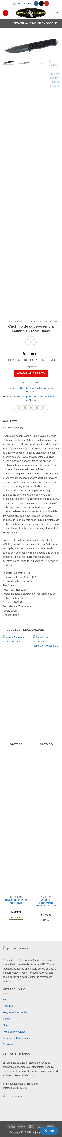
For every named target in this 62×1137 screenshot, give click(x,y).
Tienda (19, 321)
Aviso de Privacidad (14, 1031)
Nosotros (8, 1005)
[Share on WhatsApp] (16, 407)
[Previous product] (34, 342)
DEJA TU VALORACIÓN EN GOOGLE (35, 23)
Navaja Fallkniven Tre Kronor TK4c (16, 901)
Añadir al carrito (31, 373)
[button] (57, 13)
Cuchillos (51, 321)
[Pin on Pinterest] (40, 407)
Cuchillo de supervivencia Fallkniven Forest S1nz (46, 903)
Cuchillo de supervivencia (25, 396)
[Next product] (27, 342)
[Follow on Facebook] (36, 3)
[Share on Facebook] (22, 407)
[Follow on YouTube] (46, 3)
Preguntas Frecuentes (15, 1012)
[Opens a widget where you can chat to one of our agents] (49, 1131)
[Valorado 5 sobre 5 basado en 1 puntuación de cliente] (31, 348)
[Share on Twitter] (28, 407)
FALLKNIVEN (31, 391)
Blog (5, 1025)
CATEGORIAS (34, 321)
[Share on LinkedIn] (45, 407)
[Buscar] (5, 13)
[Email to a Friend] (34, 407)
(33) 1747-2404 (23, 3)
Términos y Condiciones (16, 1038)
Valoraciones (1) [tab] (13, 427)
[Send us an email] (41, 3)
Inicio (8, 321)
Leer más (15, 917)
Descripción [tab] (10, 421)
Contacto (8, 1044)
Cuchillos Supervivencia (41, 388)
